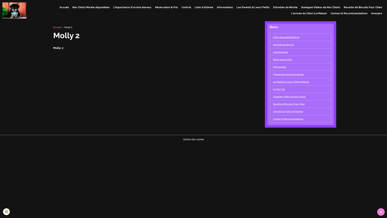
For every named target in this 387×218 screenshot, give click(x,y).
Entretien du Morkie (285, 7)
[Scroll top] (381, 212)
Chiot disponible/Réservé (286, 37)
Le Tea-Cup (279, 89)
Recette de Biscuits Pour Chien (363, 7)
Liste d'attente (204, 7)
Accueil (64, 7)
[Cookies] (6, 211)
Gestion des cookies (193, 139)
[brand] (14, 10)
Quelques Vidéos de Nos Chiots (320, 7)
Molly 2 (58, 48)
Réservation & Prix (166, 7)
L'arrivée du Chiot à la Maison (309, 13)
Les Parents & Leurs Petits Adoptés (291, 81)
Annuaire (376, 13)
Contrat (186, 7)
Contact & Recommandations (349, 13)
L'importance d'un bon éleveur (132, 7)
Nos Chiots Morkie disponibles (91, 7)
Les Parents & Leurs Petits (253, 7)
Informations (225, 7)
